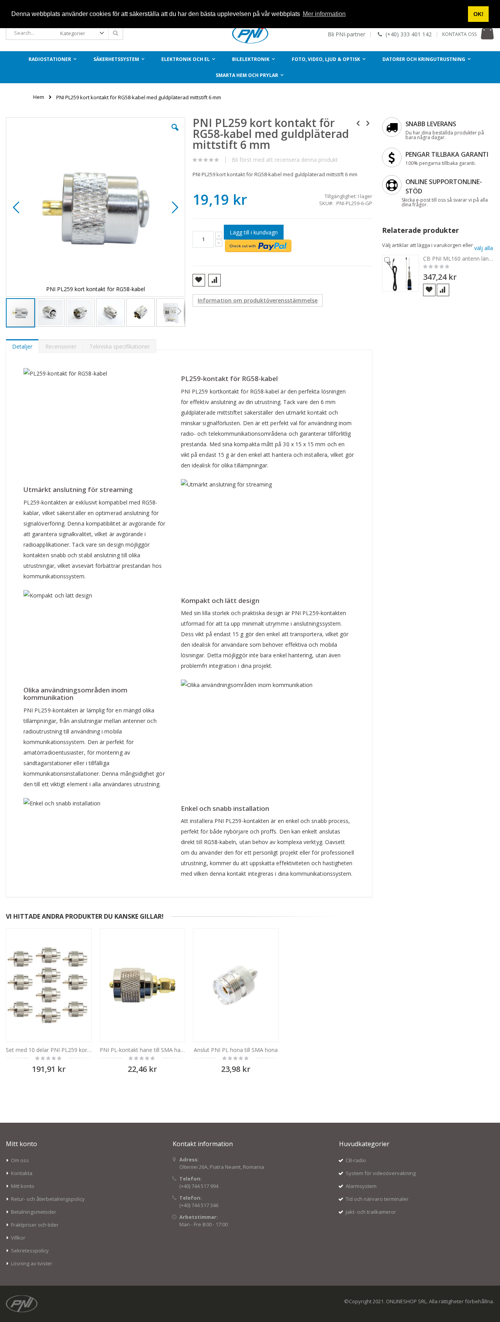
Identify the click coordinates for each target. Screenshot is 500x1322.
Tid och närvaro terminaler (377, 1198)
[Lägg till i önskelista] (429, 290)
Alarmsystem (361, 1186)
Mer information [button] (324, 14)
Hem (38, 96)
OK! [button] (478, 14)
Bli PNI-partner (346, 34)
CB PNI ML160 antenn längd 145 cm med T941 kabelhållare (459, 258)
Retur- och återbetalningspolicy (48, 1198)
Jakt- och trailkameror (371, 1211)
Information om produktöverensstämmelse (258, 300)
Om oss (20, 1160)
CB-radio (356, 1160)
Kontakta (21, 1173)
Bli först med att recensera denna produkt (285, 160)
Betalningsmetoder (33, 1211)
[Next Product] (368, 122)
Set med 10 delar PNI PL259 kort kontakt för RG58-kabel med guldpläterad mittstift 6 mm (49, 1050)
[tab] (22, 344)
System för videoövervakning (381, 1173)
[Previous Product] (358, 122)
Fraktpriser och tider (35, 1224)
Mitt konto (22, 1186)
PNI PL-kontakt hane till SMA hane (143, 1050)
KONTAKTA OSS (459, 34)
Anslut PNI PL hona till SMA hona (236, 1050)
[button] (175, 133)
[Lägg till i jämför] (443, 290)
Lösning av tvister (31, 1263)
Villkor (18, 1237)
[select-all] (483, 248)
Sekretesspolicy (30, 1250)
